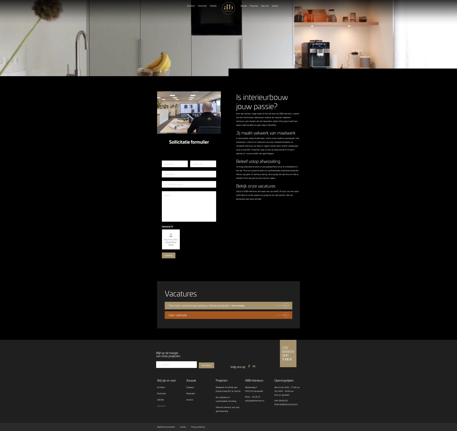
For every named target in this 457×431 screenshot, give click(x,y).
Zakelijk (213, 5)
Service (189, 399)
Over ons (265, 5)
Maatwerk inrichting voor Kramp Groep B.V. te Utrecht (228, 389)
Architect (191, 5)
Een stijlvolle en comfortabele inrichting (226, 399)
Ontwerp (190, 387)
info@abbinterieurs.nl (254, 400)
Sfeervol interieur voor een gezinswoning (227, 409)
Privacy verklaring (198, 427)
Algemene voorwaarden (166, 427)
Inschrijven (206, 365)
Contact (275, 5)
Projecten (254, 5)
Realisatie (190, 393)
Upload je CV (167, 226)
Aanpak (243, 5)
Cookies (183, 427)
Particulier (202, 5)
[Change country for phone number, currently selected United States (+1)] (164, 184)
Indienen (169, 255)
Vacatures (161, 405)
